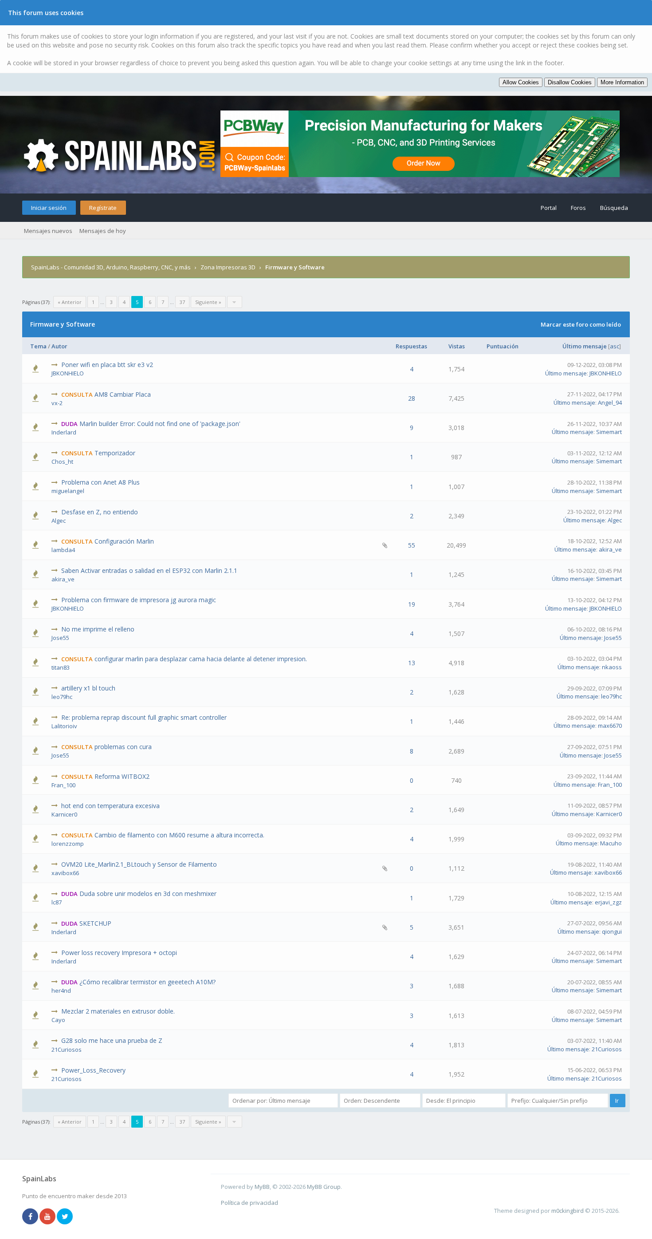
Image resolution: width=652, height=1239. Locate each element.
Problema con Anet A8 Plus (100, 482)
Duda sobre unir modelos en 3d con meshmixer (147, 893)
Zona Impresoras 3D (227, 267)
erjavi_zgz (608, 902)
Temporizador (114, 453)
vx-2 (57, 403)
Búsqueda (614, 208)
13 (411, 663)
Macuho (611, 843)
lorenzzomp (67, 844)
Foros (578, 208)
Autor (59, 346)
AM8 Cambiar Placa (122, 394)
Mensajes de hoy (102, 231)
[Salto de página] (234, 302)
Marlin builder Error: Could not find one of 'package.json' (159, 423)
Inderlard (63, 432)
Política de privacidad (249, 1203)
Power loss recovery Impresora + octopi (119, 952)
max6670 (610, 726)
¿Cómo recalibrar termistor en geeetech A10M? (147, 982)
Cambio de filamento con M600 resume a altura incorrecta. (179, 835)
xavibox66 (65, 873)
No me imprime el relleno (97, 629)
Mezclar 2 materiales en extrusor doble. (118, 1011)
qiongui (612, 931)
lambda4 (63, 550)
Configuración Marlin (124, 541)
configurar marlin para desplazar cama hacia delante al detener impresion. (200, 659)
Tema (38, 346)
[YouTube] (47, 1217)
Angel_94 (610, 402)
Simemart (609, 432)
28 (411, 398)
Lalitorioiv (64, 726)
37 (182, 302)
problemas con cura (123, 746)
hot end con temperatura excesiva (110, 805)
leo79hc (61, 697)
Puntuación (502, 346)
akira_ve (610, 549)
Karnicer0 (64, 814)
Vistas (456, 346)
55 (411, 545)
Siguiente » (208, 302)
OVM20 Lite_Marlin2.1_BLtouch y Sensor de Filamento (139, 864)
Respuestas (411, 346)
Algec (58, 521)
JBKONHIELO (67, 373)
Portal (549, 208)
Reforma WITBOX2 (121, 776)
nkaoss (612, 667)
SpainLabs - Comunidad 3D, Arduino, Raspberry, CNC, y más (111, 267)
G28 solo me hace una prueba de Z (111, 1040)
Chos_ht (62, 462)
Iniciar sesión (49, 208)
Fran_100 (63, 785)
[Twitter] (65, 1217)
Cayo (58, 1020)
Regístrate (103, 208)
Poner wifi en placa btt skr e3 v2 (107, 364)
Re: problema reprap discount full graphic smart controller (144, 717)
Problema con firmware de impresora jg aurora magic (138, 600)
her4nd (61, 990)
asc (614, 346)
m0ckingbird (567, 1211)
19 (411, 604)
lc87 (56, 902)
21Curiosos (66, 1050)
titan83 (60, 667)
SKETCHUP (95, 923)
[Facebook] (30, 1217)
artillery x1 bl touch (88, 688)
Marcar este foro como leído (581, 324)
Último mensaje (584, 346)
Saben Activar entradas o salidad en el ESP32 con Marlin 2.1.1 (149, 570)
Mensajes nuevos (48, 231)
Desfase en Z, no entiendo (99, 512)
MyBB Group (324, 1187)
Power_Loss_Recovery (93, 1070)
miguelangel (67, 491)
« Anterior (70, 302)
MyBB (262, 1187)
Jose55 (60, 638)
